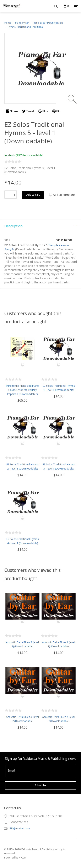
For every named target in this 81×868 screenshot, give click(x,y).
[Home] (12, 10)
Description (13, 226)
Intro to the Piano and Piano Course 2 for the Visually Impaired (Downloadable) (22, 390)
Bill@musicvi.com (20, 828)
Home (7, 22)
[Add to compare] (22, 365)
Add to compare (64, 195)
